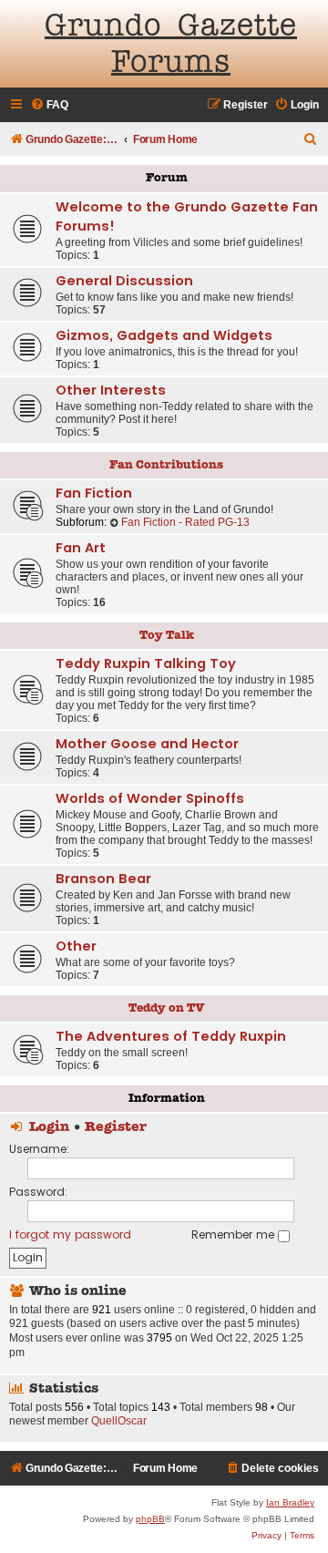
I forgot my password (70, 1234)
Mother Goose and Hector (147, 744)
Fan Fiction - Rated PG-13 (185, 522)
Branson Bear (103, 878)
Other (76, 946)
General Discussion (124, 281)
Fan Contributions (166, 465)
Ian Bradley (290, 1502)
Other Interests (111, 390)
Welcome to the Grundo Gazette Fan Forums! (187, 216)
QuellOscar (119, 1420)
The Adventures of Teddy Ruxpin (171, 1036)
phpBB (150, 1519)
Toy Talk (166, 636)
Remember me (234, 1234)
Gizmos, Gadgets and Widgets (164, 335)
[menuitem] (49, 105)
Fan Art (81, 548)
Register (116, 1127)
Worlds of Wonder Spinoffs (150, 798)
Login (49, 1127)
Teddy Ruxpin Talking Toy (146, 663)
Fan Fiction (94, 493)
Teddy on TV (166, 1008)
